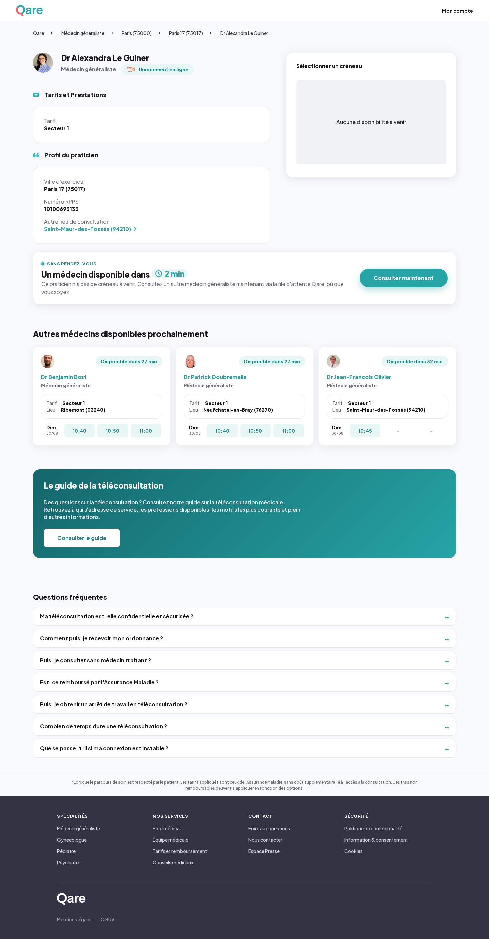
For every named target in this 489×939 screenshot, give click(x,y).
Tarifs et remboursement (180, 851)
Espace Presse (264, 851)
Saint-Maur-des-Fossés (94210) (87, 228)
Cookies (353, 851)
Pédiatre (66, 851)
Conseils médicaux (173, 862)
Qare (38, 33)
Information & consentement (376, 840)
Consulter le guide (81, 537)
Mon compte (457, 11)
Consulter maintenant (404, 277)
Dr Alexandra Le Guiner (244, 33)
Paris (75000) (137, 33)
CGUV (107, 919)
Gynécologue (72, 840)
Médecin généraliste (82, 33)
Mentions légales (75, 919)
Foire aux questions (269, 828)
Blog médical (167, 828)
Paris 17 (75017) (186, 33)
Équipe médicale (170, 840)
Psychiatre (68, 862)
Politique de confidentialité (373, 828)
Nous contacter (265, 840)
